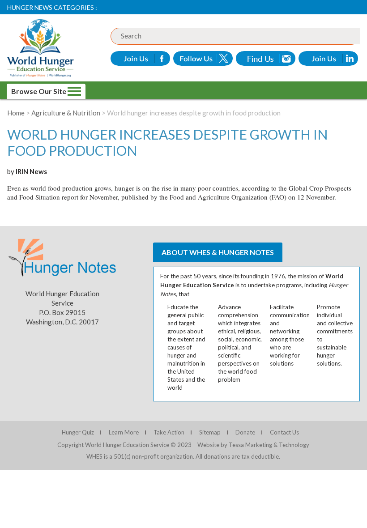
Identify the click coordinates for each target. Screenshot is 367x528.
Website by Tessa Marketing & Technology (253, 444)
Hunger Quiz (78, 432)
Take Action (169, 432)
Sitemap (210, 432)
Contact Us (284, 432)
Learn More (124, 432)
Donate (245, 432)
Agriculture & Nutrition (65, 113)
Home (16, 113)
